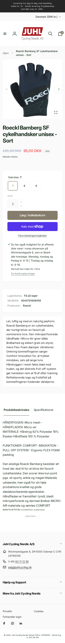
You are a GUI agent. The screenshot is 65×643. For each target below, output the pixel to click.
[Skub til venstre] (6, 89)
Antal (10, 196)
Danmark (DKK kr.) (46, 16)
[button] (5, 34)
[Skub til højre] (58, 89)
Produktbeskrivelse (16, 410)
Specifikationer (44, 410)
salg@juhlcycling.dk (20, 567)
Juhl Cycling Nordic (19, 635)
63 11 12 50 (22, 561)
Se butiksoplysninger (23, 273)
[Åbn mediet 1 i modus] (32, 89)
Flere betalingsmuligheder (32, 235)
